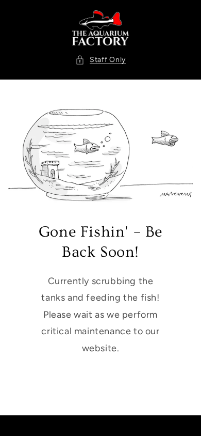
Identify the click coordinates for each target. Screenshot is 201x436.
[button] (100, 59)
